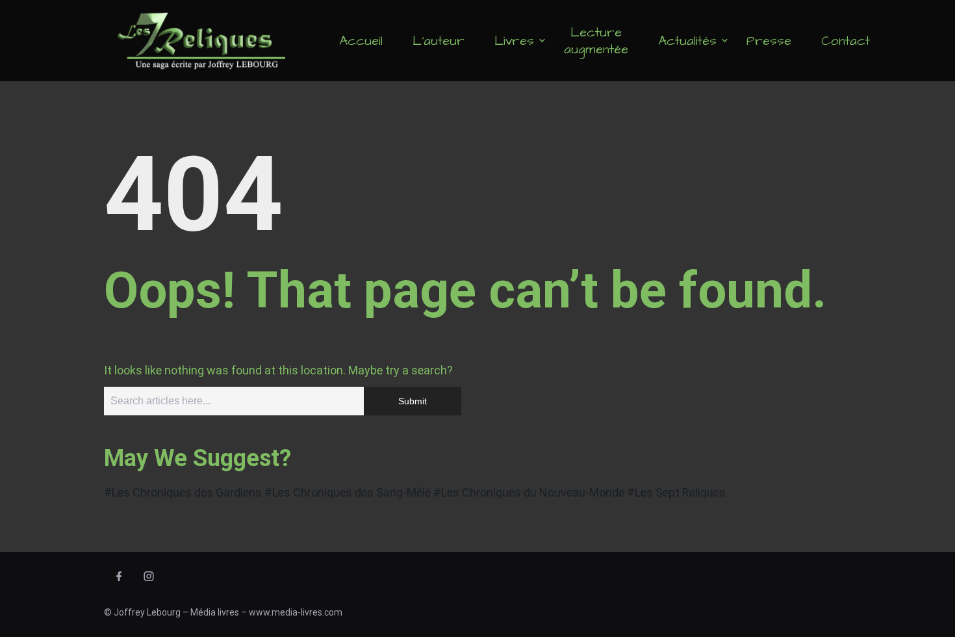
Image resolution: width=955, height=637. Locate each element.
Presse (768, 40)
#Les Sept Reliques (676, 492)
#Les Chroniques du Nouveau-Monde (528, 492)
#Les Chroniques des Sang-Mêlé (347, 492)
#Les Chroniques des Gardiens (183, 492)
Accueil (361, 40)
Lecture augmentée (596, 41)
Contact (845, 40)
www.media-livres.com (295, 612)
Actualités (687, 40)
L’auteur (439, 40)
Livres (514, 40)
